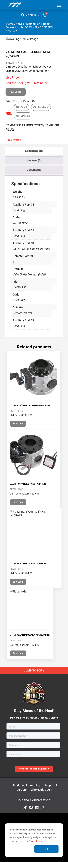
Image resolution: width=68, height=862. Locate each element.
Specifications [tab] (34, 150)
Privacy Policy (35, 841)
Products (19, 785)
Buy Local (18, 423)
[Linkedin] (37, 807)
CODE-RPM (19, 300)
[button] (59, 4)
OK (46, 849)
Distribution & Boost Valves (35, 66)
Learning (34, 785)
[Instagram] (43, 807)
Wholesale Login (41, 789)
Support (49, 785)
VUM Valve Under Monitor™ (32, 70)
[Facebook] (31, 807)
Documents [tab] (34, 169)
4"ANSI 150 (19, 287)
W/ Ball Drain (20, 223)
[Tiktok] (25, 807)
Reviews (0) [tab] (34, 160)
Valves (20, 23)
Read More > (14, 139)
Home (10, 23)
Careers (21, 789)
